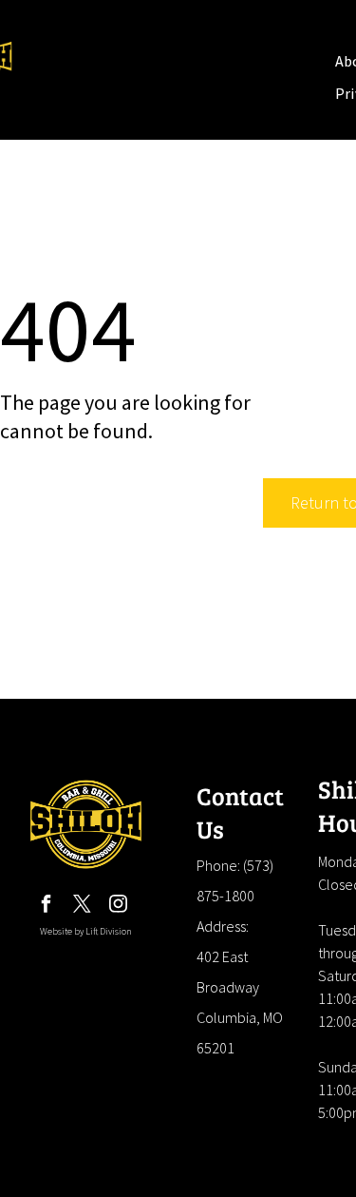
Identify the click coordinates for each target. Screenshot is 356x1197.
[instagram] (118, 906)
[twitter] (82, 906)
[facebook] (46, 906)
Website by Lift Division (86, 931)
